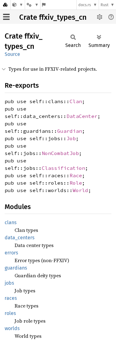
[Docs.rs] (5, 5)
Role (76, 183)
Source (12, 54)
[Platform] (32, 5)
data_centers (19, 238)
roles (10, 313)
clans (10, 222)
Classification (63, 168)
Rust (105, 4)
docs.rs (84, 4)
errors (11, 253)
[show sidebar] (6, 17)
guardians (16, 268)
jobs (9, 283)
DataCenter (82, 116)
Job (71, 138)
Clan (76, 101)
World (80, 190)
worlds (12, 328)
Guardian (69, 131)
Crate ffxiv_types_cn (53, 17)
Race (76, 175)
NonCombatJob (60, 153)
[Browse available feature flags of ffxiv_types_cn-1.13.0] (44, 5)
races (11, 298)
